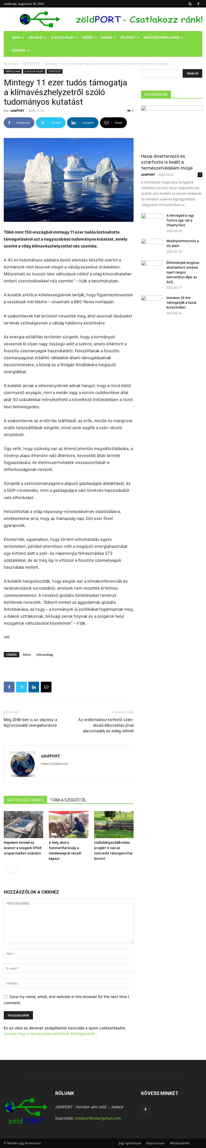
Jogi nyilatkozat (130, 1143)
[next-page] (15, 869)
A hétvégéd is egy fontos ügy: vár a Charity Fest (180, 220)
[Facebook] (198, 3)
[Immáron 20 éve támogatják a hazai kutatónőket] (152, 302)
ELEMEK (106, 37)
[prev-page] (7, 869)
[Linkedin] (33, 687)
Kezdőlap (10, 63)
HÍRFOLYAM (31, 63)
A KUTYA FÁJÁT (62, 37)
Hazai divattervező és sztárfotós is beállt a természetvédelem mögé (167, 162)
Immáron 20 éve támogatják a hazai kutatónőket (181, 302)
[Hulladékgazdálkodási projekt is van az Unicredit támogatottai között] (114, 824)
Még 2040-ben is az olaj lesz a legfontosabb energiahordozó (30, 722)
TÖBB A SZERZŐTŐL (68, 800)
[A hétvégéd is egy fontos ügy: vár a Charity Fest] (152, 220)
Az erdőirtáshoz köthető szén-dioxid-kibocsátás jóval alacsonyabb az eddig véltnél (106, 725)
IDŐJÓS (87, 37)
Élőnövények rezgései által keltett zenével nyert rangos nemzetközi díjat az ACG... (183, 272)
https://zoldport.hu (54, 764)
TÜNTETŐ (54, 71)
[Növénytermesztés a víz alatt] (152, 246)
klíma (27, 654)
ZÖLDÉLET (36, 37)
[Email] (46, 687)
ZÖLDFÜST (127, 37)
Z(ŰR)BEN (18, 50)
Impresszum (155, 1143)
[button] (190, 4)
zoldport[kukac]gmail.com (98, 1118)
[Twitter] (21, 687)
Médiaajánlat (179, 1143)
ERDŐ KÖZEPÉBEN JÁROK (161, 37)
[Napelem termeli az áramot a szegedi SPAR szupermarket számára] (23, 824)
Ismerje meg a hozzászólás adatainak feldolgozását (49, 1033)
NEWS (16, 37)
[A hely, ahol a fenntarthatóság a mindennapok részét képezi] (68, 824)
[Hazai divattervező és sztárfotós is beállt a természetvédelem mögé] (171, 128)
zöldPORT (17, 110)
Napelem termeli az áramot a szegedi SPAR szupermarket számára (23, 848)
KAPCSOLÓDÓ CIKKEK (25, 800)
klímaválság (44, 654)
